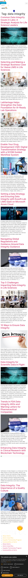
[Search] (8, 5)
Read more (9, 561)
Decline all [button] (20, 575)
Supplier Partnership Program (12, 540)
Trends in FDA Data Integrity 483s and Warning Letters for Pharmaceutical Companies (11, 406)
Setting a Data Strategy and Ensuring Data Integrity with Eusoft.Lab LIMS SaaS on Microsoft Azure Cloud (13, 199)
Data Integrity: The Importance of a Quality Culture (13, 488)
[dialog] (14, 566)
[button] (14, 573)
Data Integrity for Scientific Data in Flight (13, 363)
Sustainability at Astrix (10, 542)
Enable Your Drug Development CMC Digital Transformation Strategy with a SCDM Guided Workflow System (14, 149)
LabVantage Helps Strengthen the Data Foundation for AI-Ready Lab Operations (13, 106)
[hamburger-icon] (26, 3)
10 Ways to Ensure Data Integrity (13, 326)
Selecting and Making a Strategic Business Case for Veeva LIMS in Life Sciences (13, 66)
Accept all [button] (7, 575)
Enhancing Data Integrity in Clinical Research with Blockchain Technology (13, 450)
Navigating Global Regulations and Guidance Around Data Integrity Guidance (12, 243)
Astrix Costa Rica (8, 538)
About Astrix (7, 536)
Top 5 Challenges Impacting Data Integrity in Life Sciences (13, 285)
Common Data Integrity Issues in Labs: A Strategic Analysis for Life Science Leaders (14, 21)
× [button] (26, 556)
